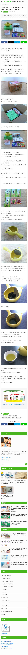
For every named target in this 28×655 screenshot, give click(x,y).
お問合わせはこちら (5, 633)
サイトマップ (5, 608)
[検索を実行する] (26, 464)
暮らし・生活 (5, 11)
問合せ (3, 614)
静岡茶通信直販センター (6, 417)
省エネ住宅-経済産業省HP (6, 644)
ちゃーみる (5, 415)
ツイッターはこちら (5, 459)
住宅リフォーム (6, 605)
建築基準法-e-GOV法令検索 (7, 643)
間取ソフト (5, 589)
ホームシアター (6, 600)
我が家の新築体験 (6, 578)
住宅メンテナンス (6, 603)
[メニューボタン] (1, 1)
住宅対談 (5, 594)
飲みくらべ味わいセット (16, 417)
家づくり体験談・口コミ (8, 581)
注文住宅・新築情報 (6, 575)
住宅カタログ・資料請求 (8, 583)
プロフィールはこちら (6, 457)
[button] (4, 42)
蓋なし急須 (15, 415)
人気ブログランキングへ (6, 648)
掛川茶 (10, 415)
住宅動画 (5, 592)
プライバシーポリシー (7, 611)
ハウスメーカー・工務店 (8, 586)
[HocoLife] (14, 1)
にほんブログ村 (4, 646)
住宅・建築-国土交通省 (6, 641)
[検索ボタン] (26, 1)
